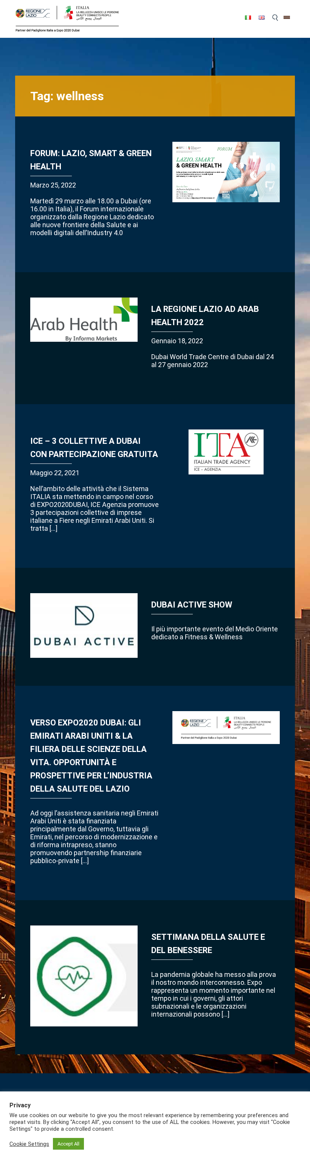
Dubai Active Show (191, 604)
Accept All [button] (68, 1144)
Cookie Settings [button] (29, 1144)
